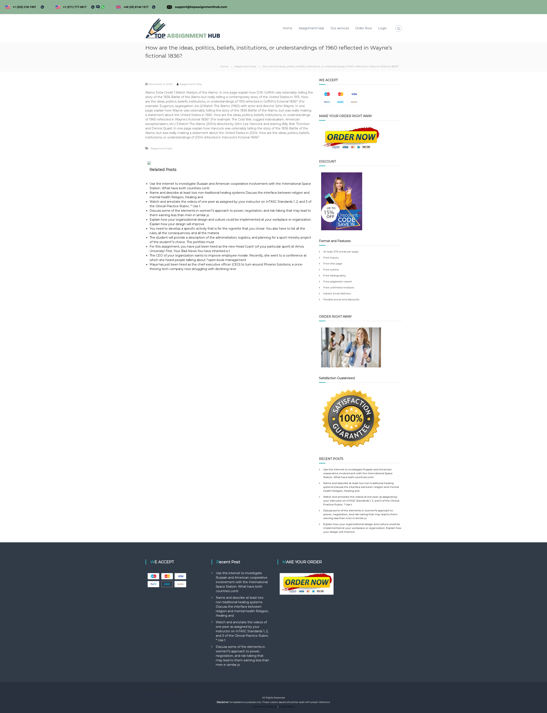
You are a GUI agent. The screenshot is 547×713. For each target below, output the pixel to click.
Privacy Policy (286, 706)
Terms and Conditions (265, 706)
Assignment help (311, 28)
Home (287, 28)
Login (382, 28)
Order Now (363, 28)
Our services (340, 28)
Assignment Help (191, 84)
